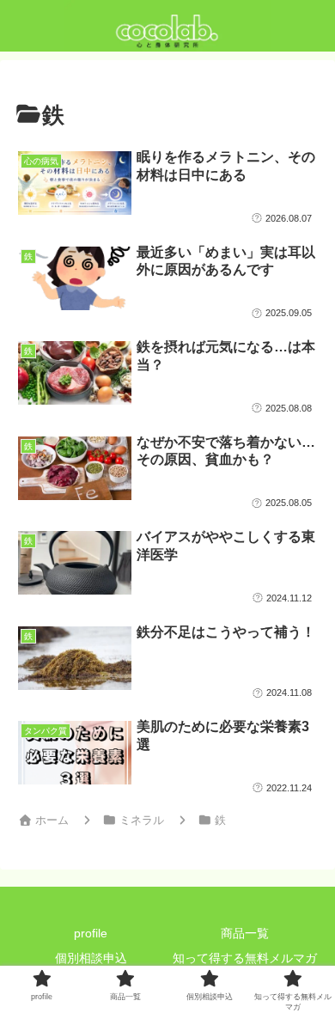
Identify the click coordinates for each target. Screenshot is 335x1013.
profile (90, 933)
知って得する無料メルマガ (245, 958)
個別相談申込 (91, 958)
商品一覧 (245, 933)
